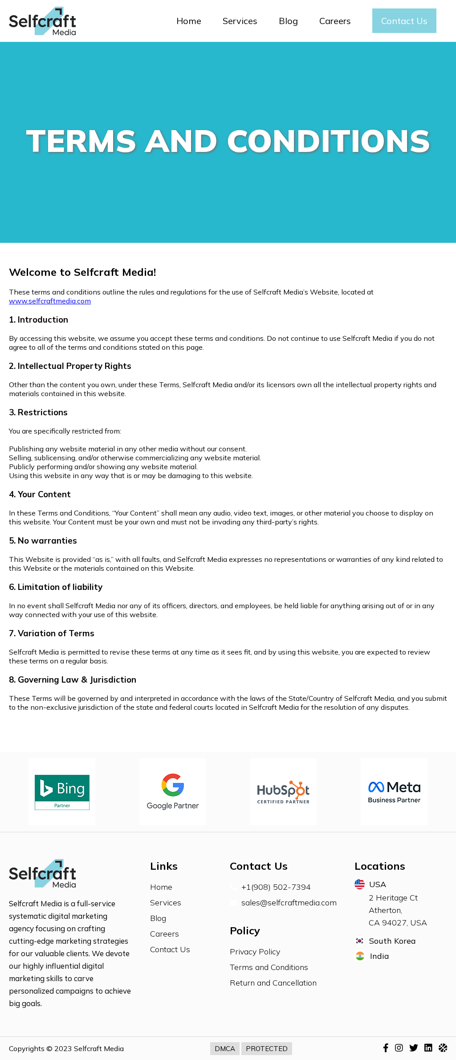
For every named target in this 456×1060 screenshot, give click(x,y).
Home (188, 20)
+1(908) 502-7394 (276, 887)
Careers (335, 20)
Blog (288, 20)
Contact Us (404, 20)
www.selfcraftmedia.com (50, 300)
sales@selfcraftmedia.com (289, 902)
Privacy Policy (255, 951)
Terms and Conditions (269, 967)
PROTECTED (267, 1048)
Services (240, 20)
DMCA (225, 1048)
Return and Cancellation (273, 983)
